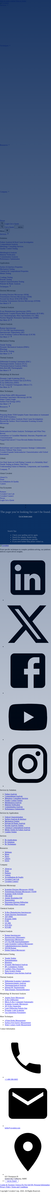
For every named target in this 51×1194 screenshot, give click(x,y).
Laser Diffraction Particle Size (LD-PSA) (15, 381)
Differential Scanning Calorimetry (17, 981)
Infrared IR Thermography (15, 987)
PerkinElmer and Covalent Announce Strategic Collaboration (23, 448)
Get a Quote (14, 224)
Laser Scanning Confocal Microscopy (19, 944)
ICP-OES (8, 925)
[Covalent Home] (4, 3)
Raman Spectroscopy (8, 328)
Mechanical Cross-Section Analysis (18, 973)
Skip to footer (21, 1)
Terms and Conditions (19, 1187)
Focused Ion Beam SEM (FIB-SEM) (14, 299)
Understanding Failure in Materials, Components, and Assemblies (24, 466)
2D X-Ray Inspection (13, 1006)
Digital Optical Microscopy (15, 950)
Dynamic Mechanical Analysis (16, 965)
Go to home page (25, 516)
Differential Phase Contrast (15, 904)
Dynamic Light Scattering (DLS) (12, 378)
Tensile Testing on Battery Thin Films (14, 464)
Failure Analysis (11, 794)
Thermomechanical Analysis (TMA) (13, 366)
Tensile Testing (5, 345)
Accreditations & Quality (9, 482)
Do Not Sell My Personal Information (35, 1185)
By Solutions (9, 842)
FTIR (7, 921)
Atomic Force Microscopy (14, 998)
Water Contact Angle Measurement (18, 1025)
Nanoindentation (11, 960)
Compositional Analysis (9, 244)
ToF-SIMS (9, 917)
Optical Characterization (14, 817)
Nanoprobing (10, 900)
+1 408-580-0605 (11, 1079)
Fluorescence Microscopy (14, 940)
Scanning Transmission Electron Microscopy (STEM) (20, 301)
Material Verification (7, 255)
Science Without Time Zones (11, 450)
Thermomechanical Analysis (15, 985)
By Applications (11, 840)
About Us (3, 477)
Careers (3, 484)
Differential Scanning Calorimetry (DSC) (15, 362)
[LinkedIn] (28, 600)
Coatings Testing (6, 277)
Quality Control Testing (9, 249)
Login (7, 224)
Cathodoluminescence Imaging (16, 946)
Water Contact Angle (8, 399)
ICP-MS (8, 927)
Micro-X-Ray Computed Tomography (19, 1002)
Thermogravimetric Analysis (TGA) (13, 364)
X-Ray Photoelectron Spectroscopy (18, 912)
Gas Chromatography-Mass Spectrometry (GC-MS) (19, 316)
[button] (4, 5)
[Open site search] (2, 223)
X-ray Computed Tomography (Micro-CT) (16, 385)
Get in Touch (12, 1181)
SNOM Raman (10, 948)
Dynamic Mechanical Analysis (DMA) (14, 347)
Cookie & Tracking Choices (10, 1185)
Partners (3, 492)
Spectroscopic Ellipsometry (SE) (12, 332)
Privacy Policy (5, 1187)
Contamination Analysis (9, 257)
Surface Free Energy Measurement (18, 1023)
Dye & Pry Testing (7, 351)
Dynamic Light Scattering (14, 1010)
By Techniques (10, 844)
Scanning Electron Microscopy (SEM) (14, 295)
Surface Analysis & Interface (15, 819)
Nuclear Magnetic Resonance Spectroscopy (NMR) (19, 318)
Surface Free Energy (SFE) (10, 402)
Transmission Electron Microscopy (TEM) (16, 297)
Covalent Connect (7, 496)
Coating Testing (11, 832)
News (7, 856)
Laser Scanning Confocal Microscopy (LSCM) (17, 335)
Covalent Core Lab (7, 494)
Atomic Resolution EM (13, 898)
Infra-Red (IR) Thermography (11, 368)
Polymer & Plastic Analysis (10, 284)
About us (8, 869)
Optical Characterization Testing (12, 282)
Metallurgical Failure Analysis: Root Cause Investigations (21, 419)
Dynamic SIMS (10, 919)
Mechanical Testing (7, 269)
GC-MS (8, 923)
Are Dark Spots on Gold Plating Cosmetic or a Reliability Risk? (24, 462)
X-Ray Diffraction (12, 1000)
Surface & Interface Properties (11, 267)
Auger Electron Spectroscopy (16, 915)
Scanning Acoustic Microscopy (16, 1004)
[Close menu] (7, 230)
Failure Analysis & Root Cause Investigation (16, 242)
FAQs (7, 861)
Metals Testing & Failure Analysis (17, 830)
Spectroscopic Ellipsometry (15, 937)
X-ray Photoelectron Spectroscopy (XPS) (15, 311)
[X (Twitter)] (28, 647)
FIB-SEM (8, 896)
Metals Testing (5, 273)
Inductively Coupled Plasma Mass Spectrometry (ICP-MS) (22, 313)
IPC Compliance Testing (14, 967)
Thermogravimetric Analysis (15, 983)
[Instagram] (28, 786)
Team (2, 479)
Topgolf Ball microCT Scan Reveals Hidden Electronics (21, 440)
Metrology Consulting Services (11, 246)
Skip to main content (7, 1)
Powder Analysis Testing (14, 825)
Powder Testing (6, 279)
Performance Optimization (10, 259)
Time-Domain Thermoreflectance (17, 990)
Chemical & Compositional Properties (14, 271)
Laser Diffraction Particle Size (16, 1008)
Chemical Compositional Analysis (17, 828)
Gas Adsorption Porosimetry (15, 1012)
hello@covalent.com (12, 1128)
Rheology (3, 349)
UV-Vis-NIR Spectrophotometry (12, 330)
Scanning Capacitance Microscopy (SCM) (16, 397)
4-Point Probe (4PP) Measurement (13, 395)
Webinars (8, 852)
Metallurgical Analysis (8, 253)
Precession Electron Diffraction (16, 902)
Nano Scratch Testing (13, 971)
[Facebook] (28, 693)
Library (7, 859)
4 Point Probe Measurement (15, 1021)
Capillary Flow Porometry (14, 969)
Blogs (7, 854)
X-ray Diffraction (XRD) (9, 383)
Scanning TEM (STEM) (14, 894)
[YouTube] (28, 740)
